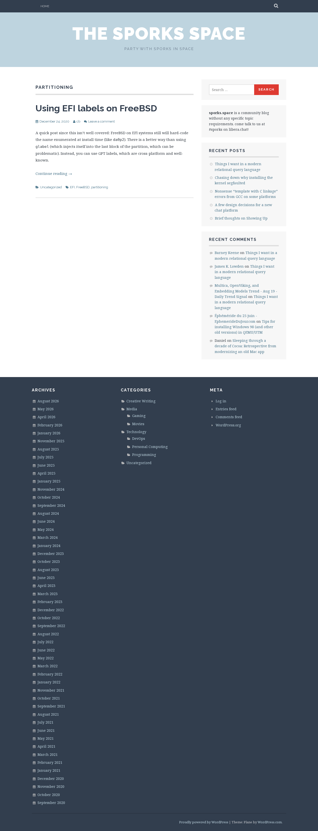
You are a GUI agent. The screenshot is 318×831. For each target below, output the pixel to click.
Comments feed (229, 417)
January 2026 (49, 433)
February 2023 (50, 601)
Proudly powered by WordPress (203, 822)
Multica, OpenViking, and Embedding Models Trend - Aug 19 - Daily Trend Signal (246, 291)
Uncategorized (51, 187)
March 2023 (48, 593)
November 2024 (51, 489)
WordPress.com (270, 822)
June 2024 (46, 521)
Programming (144, 454)
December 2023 (51, 553)
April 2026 (46, 417)
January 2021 (49, 770)
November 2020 (51, 786)
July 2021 (45, 722)
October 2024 (49, 497)
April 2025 (46, 473)
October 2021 (49, 698)
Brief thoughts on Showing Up (241, 218)
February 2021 (50, 762)
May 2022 (46, 658)
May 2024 (46, 529)
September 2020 (51, 802)
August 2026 (48, 401)
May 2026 (46, 409)
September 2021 (51, 706)
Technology (136, 431)
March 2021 (48, 754)
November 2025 (51, 441)
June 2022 (46, 650)
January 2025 (49, 481)
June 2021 (46, 730)
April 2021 (46, 746)
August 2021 (48, 714)
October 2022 (49, 617)
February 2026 (50, 425)
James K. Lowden (229, 266)
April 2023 (46, 585)
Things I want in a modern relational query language (244, 272)
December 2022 (51, 609)
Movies (138, 423)
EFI (72, 187)
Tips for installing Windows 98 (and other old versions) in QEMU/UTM (245, 327)
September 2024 (51, 505)
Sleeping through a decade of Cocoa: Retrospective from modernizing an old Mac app (245, 346)
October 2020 (49, 794)
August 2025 (48, 449)
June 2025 (46, 465)
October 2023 (49, 561)
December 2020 (51, 778)
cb (78, 121)
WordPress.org (228, 425)
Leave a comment (101, 121)
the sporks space (159, 33)
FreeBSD (83, 187)
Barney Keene (227, 252)
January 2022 (49, 682)
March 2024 (48, 537)
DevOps (138, 438)
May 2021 (46, 738)
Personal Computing (150, 446)
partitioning (99, 187)
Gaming (139, 415)
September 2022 (51, 625)
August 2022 (48, 634)
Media (131, 409)
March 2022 (48, 666)
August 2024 (48, 513)
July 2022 (45, 641)
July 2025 (45, 457)
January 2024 (49, 545)
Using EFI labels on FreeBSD (96, 108)
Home (44, 6)
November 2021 (51, 690)
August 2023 (48, 569)
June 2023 (46, 577)
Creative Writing (141, 401)
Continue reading (54, 173)
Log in (221, 401)
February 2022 (50, 674)
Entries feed (226, 409)
